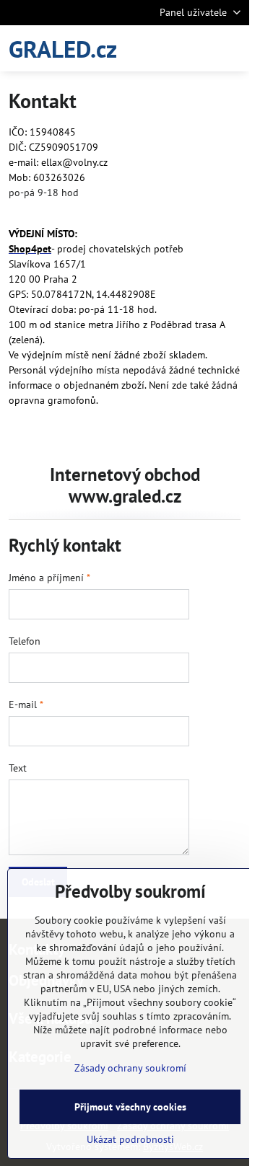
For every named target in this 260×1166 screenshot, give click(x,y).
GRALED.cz (63, 49)
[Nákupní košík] (197, 48)
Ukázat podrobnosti (130, 1139)
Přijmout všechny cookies (130, 1106)
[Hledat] (162, 48)
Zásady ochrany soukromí (130, 1067)
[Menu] (231, 48)
